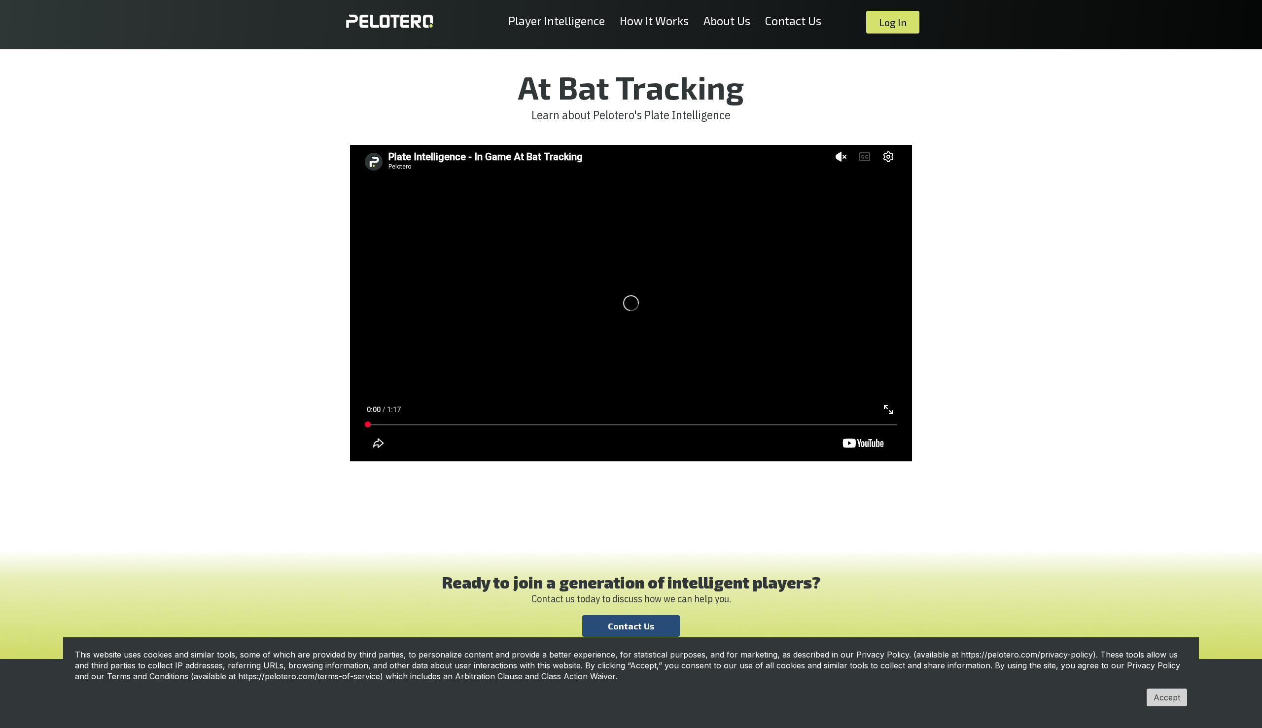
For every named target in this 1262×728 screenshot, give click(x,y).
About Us (726, 21)
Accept (1167, 697)
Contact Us (793, 21)
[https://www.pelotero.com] (389, 21)
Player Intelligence (556, 21)
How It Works (654, 21)
